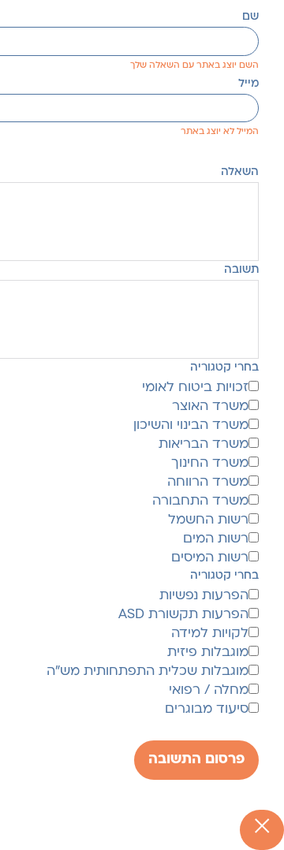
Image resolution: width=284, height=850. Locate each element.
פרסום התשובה (196, 759)
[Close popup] (262, 830)
